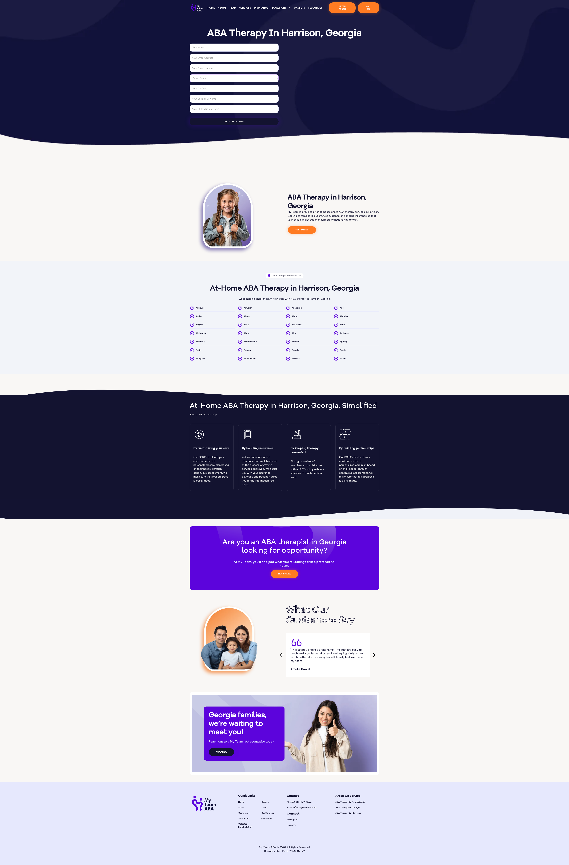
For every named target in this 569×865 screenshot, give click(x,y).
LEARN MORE (284, 574)
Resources (266, 818)
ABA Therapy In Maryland (348, 813)
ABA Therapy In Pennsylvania (350, 802)
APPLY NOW (221, 752)
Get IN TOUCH (342, 7)
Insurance (243, 818)
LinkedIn (291, 825)
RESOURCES (315, 7)
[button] (281, 8)
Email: (301, 807)
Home (241, 802)
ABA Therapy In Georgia (347, 807)
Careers (265, 802)
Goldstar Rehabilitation (245, 825)
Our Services (267, 813)
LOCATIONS (279, 7)
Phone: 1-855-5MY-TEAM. (299, 802)
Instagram (292, 820)
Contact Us (244, 813)
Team (264, 807)
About (241, 807)
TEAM (232, 7)
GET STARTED (302, 230)
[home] (197, 8)
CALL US (368, 7)
